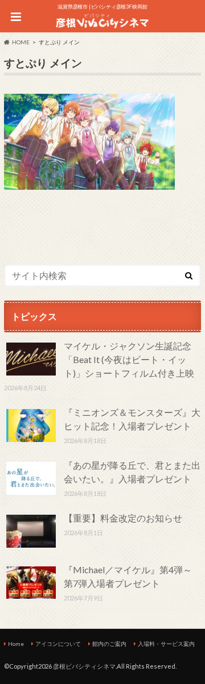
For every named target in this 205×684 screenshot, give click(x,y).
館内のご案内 (109, 643)
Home (16, 643)
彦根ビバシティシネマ (84, 666)
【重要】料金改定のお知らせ (123, 517)
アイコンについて (58, 643)
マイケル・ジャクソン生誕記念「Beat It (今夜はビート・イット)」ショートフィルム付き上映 (129, 359)
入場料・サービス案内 (166, 643)
